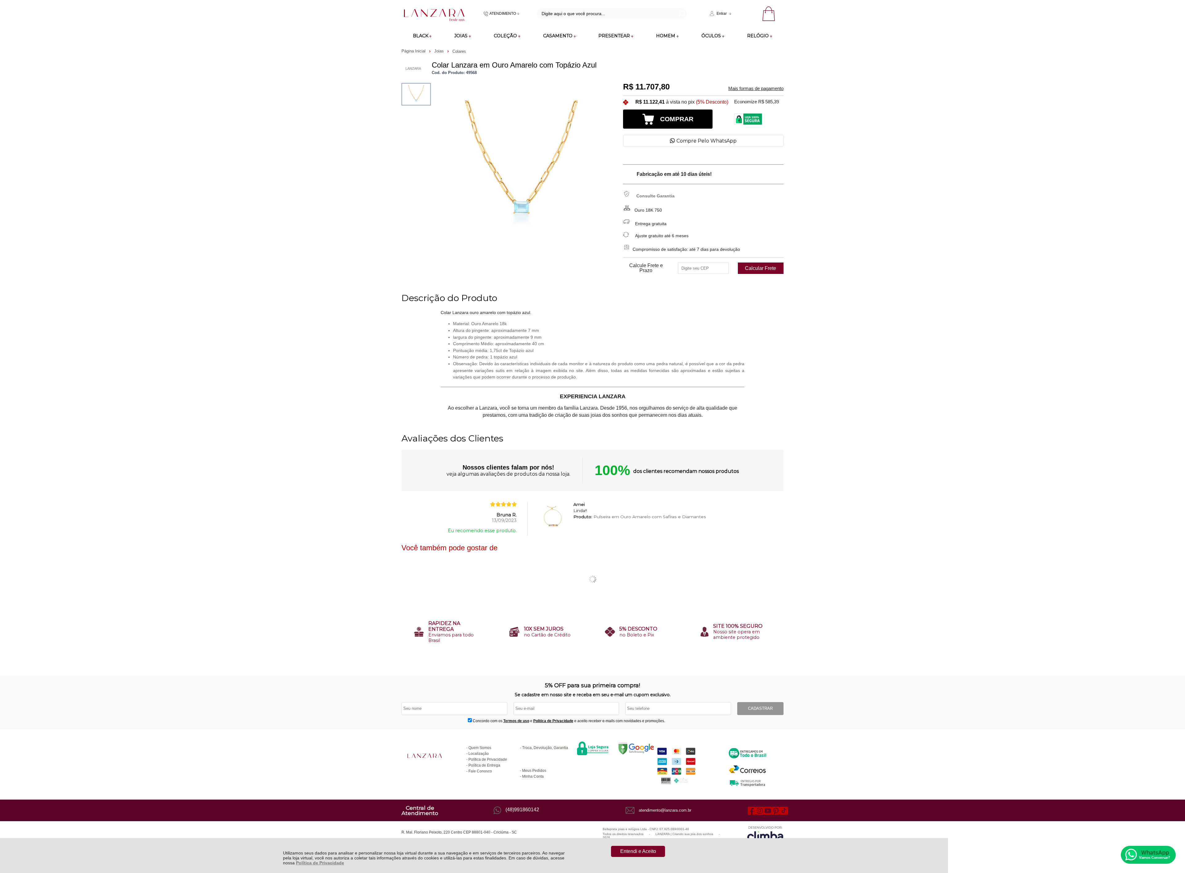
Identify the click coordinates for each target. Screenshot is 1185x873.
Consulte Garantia (655, 195)
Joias (439, 51)
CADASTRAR (760, 708)
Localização (478, 753)
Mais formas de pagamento (756, 88)
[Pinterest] (776, 810)
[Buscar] (681, 13)
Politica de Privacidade (553, 721)
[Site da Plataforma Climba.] (765, 834)
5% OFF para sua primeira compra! (592, 685)
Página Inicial (414, 51)
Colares (459, 51)
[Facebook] (752, 810)
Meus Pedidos (534, 770)
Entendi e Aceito (638, 851)
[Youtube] (768, 810)
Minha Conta (533, 776)
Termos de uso (516, 721)
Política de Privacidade (320, 862)
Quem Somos (479, 748)
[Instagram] (760, 810)
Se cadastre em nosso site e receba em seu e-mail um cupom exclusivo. (593, 694)
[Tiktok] (784, 810)
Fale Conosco (480, 771)
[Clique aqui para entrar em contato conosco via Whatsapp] (1148, 855)
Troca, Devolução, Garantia (545, 748)
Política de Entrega (484, 765)
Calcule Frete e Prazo (646, 268)
